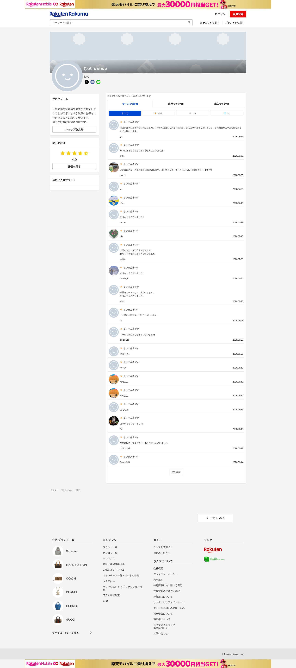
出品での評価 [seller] (176, 104)
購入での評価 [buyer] (222, 104)
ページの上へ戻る (215, 518)
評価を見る (74, 166)
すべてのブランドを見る (65, 632)
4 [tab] (228, 113)
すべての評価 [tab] (130, 104)
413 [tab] (160, 113)
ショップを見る (74, 129)
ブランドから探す (234, 22)
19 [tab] (194, 113)
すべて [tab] (124, 113)
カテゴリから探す (209, 22)
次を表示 (176, 471)
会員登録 (238, 14)
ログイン (220, 14)
